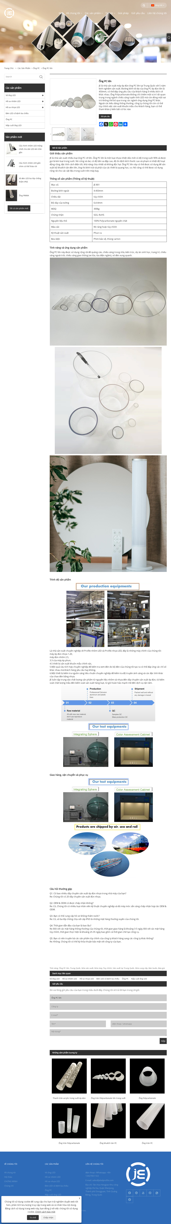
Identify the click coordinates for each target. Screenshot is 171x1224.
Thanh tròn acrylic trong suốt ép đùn (69, 1098)
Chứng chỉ (8, 1185)
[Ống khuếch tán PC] (108, 1120)
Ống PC (36, 68)
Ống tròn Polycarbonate (69, 1143)
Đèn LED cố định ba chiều (17, 113)
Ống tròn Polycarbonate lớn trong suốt (108, 1098)
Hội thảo (8, 1177)
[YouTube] (143, 1193)
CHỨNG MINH (10, 1181)
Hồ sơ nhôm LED (13, 101)
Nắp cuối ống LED (14, 125)
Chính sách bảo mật (45, 1211)
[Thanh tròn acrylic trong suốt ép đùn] (69, 1075)
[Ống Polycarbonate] (147, 1075)
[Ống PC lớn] (58, 134)
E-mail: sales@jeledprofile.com (100, 1180)
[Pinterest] (150, 1193)
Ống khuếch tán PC (108, 1143)
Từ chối (33, 1217)
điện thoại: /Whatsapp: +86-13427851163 (98, 1174)
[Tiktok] (129, 1199)
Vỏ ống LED (11, 95)
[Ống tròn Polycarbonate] (69, 1120)
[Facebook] (129, 1193)
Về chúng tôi (10, 1172)
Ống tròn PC (147, 1143)
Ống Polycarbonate (147, 1098)
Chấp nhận (48, 1217)
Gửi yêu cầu (105, 116)
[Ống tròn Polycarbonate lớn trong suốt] (108, 1075)
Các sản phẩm (24, 68)
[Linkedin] (136, 1193)
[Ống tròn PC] (147, 1120)
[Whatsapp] (156, 1193)
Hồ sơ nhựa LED (13, 107)
